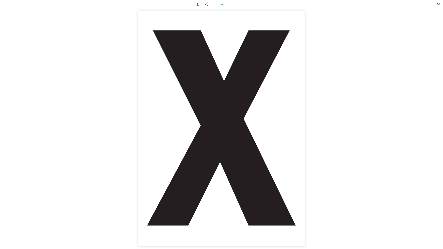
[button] (198, 4)
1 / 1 (221, 4)
